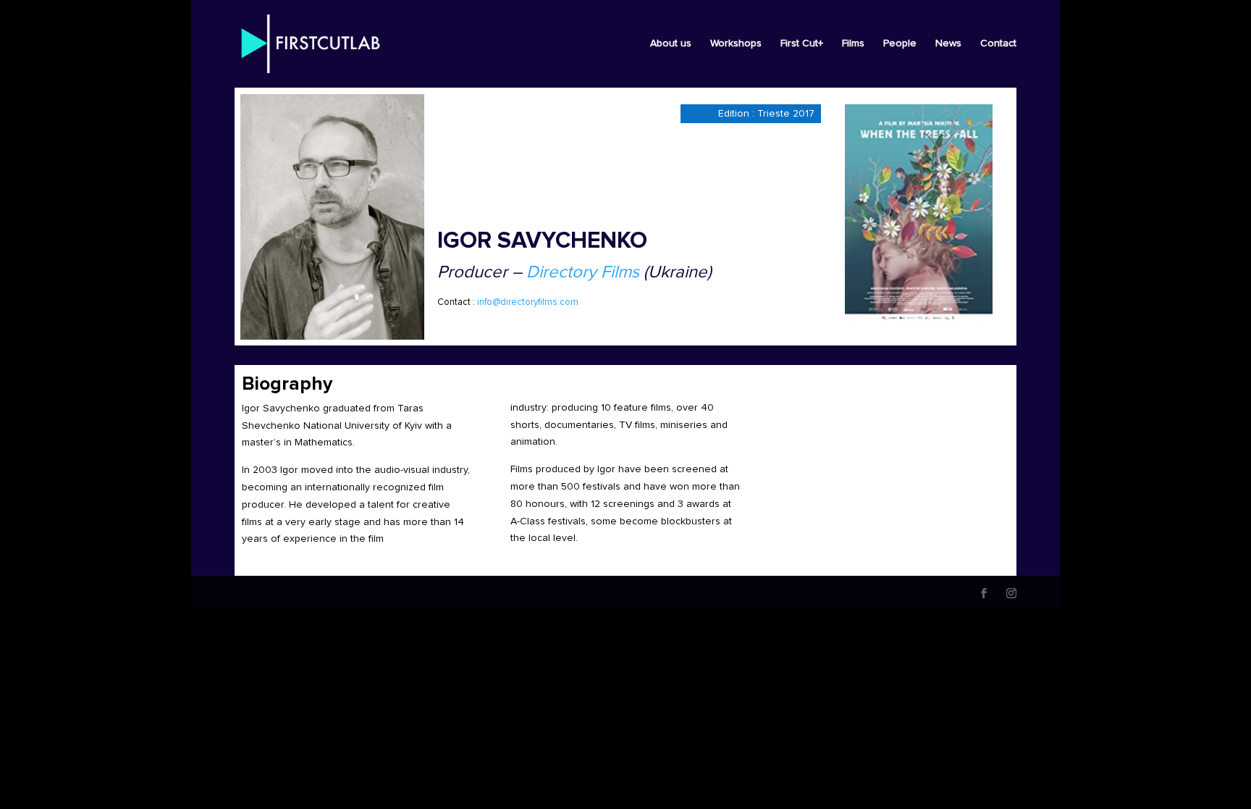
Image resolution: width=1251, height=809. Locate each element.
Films (853, 43)
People (900, 43)
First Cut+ (801, 43)
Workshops (736, 43)
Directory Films (582, 272)
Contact (998, 43)
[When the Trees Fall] (919, 213)
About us (670, 43)
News (948, 43)
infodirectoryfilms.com (527, 302)
